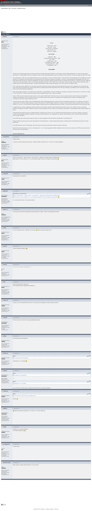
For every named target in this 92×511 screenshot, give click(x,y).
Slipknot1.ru (2, 5)
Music (10, 8)
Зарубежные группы (21, 8)
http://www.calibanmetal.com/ (18, 133)
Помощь (90, 5)
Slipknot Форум (5, 8)
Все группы (14, 8)
